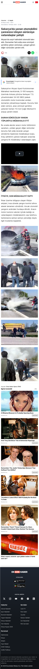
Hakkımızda (4, 635)
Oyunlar (23, 615)
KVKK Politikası (5, 647)
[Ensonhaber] (19, 2)
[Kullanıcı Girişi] (33, 2)
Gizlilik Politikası (5, 650)
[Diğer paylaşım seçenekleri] (36, 52)
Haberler (3, 20)
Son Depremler (25, 621)
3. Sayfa (10, 20)
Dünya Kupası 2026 (7, 627)
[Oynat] (19, 67)
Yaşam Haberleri (6, 618)
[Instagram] (10, 599)
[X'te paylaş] (29, 52)
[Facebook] (22, 599)
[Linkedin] (34, 599)
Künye (3, 638)
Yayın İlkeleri (4, 644)
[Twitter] (4, 599)
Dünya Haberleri (6, 621)
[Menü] (2, 2)
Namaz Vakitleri (25, 618)
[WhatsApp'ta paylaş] (32, 52)
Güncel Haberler (6, 609)
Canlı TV (23, 609)
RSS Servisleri (25, 624)
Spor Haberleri (5, 612)
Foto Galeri (24, 612)
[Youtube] (16, 599)
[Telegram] (28, 599)
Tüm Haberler (5, 624)
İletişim (3, 641)
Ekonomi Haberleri (6, 615)
